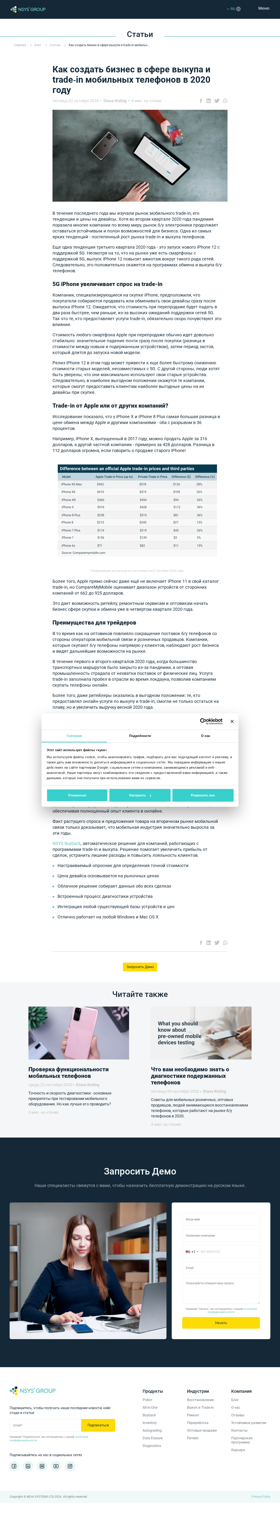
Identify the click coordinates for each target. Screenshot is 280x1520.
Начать (221, 1323)
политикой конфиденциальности (232, 1310)
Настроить (137, 795)
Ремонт (193, 1415)
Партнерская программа (241, 1440)
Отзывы (237, 1415)
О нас (235, 1407)
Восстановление (200, 1400)
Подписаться (98, 1425)
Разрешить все (203, 795)
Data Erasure (153, 1438)
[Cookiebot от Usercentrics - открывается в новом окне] (203, 721)
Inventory (150, 1423)
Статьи (55, 45)
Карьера (238, 1450)
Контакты (239, 1430)
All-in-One (150, 1407)
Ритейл (192, 1438)
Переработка (197, 1423)
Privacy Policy (261, 1496)
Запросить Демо (140, 967)
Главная (20, 45)
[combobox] (190, 1252)
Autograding (152, 1430)
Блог (38, 45)
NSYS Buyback (66, 843)
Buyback (149, 1415)
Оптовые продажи (202, 1430)
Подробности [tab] (140, 736)
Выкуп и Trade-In (200, 1407)
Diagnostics (152, 1446)
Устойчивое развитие (248, 1423)
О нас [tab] (205, 736)
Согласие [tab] (74, 736)
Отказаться (77, 795)
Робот (147, 1400)
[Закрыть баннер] (232, 721)
